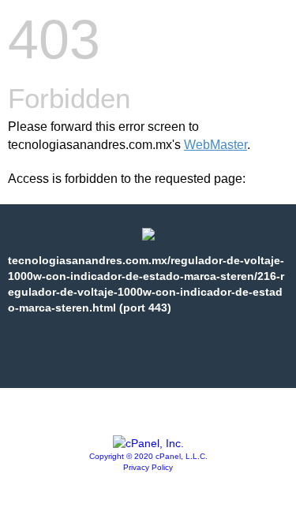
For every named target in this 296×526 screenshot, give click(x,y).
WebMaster (215, 144)
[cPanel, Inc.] (148, 443)
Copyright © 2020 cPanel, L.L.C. (148, 456)
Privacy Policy (148, 467)
